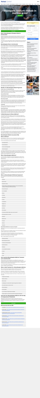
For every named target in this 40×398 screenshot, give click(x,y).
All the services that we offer (31, 71)
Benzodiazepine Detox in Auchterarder (30, 46)
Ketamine (17, 4)
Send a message (32, 38)
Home (2, 4)
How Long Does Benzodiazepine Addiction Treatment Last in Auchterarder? (32, 63)
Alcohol (4, 4)
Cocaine (20, 4)
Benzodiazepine (12, 4)
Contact (38, 4)
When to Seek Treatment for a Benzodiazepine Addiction (31, 66)
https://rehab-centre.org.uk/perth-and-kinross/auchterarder (15, 307)
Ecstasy (30, 4)
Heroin (27, 4)
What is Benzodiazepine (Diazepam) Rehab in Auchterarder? (32, 44)
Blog (35, 4)
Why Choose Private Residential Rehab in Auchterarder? (31, 49)
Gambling (23, 4)
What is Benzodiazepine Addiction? (32, 58)
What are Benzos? (29, 57)
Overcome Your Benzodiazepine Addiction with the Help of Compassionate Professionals (32, 69)
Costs (32, 4)
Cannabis (7, 4)
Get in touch (20, 15)
